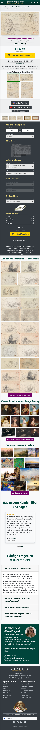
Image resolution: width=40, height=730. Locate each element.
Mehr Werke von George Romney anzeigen (20, 439)
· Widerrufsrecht (7, 693)
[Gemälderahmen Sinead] (8, 118)
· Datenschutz (6, 691)
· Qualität (23, 688)
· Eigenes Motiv (25, 684)
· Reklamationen (7, 695)
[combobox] (20, 136)
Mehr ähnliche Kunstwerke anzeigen (20, 395)
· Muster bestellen (26, 697)
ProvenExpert (13, 538)
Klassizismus (19, 7)
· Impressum (6, 686)
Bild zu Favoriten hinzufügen (21, 107)
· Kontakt (5, 684)
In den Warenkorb (21, 234)
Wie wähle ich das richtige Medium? (17, 607)
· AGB (4, 688)
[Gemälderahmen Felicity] (24, 118)
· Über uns (5, 697)
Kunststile (11, 7)
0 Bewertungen (24, 111)
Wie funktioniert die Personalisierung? (18, 568)
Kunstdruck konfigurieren (21, 55)
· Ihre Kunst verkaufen (27, 686)
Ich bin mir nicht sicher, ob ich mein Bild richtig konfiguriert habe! (18, 615)
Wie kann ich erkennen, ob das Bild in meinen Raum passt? (17, 599)
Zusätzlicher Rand (10, 134)
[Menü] (2, 2)
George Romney (28, 7)
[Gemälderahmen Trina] (16, 118)
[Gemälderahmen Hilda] (31, 118)
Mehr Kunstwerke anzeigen (20, 493)
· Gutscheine (24, 695)
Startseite (3, 7)
